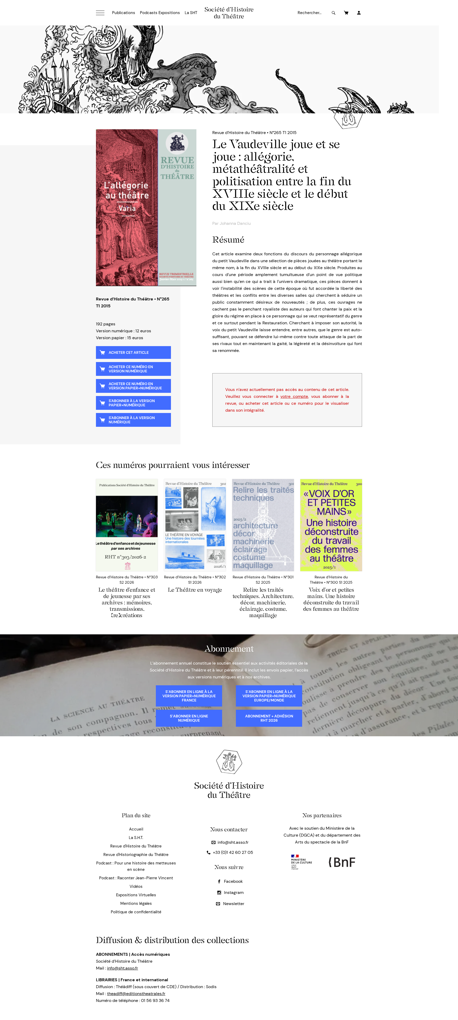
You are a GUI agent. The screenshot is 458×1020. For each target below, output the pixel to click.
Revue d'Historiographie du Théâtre (136, 854)
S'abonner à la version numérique (132, 419)
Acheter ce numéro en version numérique (131, 368)
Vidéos (136, 886)
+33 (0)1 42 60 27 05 (233, 852)
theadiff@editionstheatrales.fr (136, 993)
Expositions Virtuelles (136, 895)
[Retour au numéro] (146, 207)
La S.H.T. (136, 837)
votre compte (294, 396)
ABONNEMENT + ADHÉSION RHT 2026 (269, 718)
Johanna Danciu (235, 223)
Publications (123, 12)
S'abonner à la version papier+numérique (132, 402)
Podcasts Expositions (160, 12)
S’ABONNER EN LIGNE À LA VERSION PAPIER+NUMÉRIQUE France (189, 696)
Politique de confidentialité (136, 912)
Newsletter (233, 903)
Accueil (136, 829)
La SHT (191, 12)
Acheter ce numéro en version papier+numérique (135, 385)
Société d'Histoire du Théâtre (229, 13)
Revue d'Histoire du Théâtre (136, 846)
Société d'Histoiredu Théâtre (229, 790)
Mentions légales (136, 903)
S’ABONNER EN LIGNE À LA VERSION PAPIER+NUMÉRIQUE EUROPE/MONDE (269, 696)
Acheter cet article (129, 352)
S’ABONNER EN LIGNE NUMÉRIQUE (189, 718)
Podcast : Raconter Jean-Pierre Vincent (136, 878)
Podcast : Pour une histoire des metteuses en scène (136, 866)
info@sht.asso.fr (233, 842)
